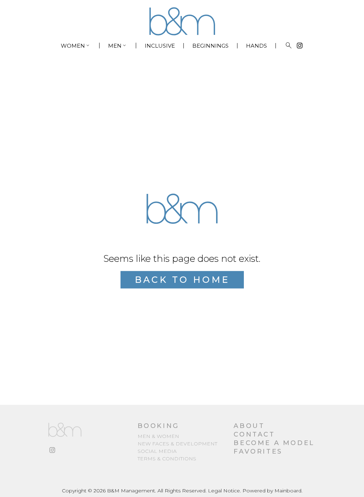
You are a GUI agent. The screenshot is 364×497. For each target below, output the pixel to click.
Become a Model (274, 443)
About (249, 426)
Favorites (258, 451)
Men (117, 45)
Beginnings (210, 45)
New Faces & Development (177, 443)
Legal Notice (224, 490)
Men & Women (158, 436)
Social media (157, 451)
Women (76, 45)
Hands (256, 45)
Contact (254, 434)
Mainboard (287, 490)
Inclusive (160, 45)
